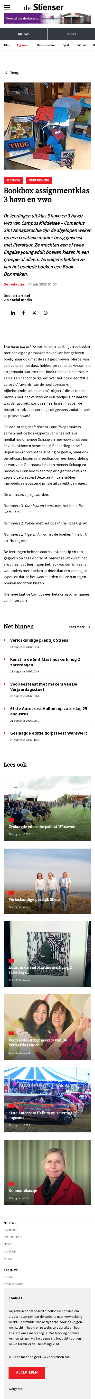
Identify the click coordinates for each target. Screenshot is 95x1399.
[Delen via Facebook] (23, 313)
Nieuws (23, 34)
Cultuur (81, 45)
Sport (66, 45)
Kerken (8, 1258)
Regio (71, 34)
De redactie (14, 284)
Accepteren (27, 1372)
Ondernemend (46, 45)
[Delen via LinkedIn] (13, 313)
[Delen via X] (34, 313)
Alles (7, 45)
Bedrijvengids (13, 1284)
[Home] (47, 7)
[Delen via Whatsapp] (45, 313)
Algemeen (23, 45)
